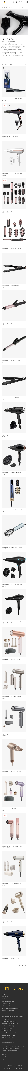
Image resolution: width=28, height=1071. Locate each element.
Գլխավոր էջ (4, 7)
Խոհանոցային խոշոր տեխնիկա (10, 1023)
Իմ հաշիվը (4, 994)
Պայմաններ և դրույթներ (8, 1010)
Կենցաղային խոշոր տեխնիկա (9, 1019)
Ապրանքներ (11, 7)
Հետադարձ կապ (6, 1003)
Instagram (4, 1054)
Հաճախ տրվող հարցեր (7, 1005)
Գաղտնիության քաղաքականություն (11, 1008)
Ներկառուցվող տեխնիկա (8, 1042)
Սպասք (3, 1039)
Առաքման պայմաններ (7, 1012)
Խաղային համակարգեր (8, 1037)
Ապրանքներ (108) (7, 64)
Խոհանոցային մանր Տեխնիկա (9, 1026)
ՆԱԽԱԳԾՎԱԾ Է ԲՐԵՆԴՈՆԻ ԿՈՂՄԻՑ (14, 1068)
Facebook (4, 1056)
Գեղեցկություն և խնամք (7, 1030)
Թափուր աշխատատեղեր (8, 1001)
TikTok (3, 1059)
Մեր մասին (4, 998)
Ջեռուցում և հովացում (7, 1028)
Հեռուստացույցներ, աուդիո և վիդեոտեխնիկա (13, 1016)
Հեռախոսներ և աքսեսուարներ (9, 1032)
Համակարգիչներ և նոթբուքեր (9, 1035)
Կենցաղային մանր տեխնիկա (9, 1021)
